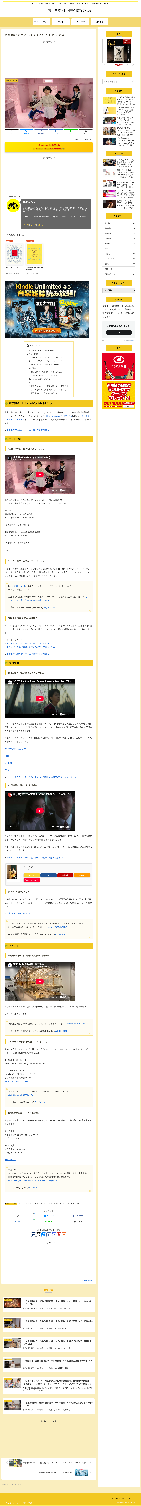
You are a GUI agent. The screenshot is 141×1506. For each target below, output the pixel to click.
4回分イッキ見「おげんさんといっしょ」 (47, 357)
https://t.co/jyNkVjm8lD (18, 1180)
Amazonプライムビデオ (15, 749)
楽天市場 (65, 875)
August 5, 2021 (35, 1188)
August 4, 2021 (61, 934)
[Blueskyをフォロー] (31, 225)
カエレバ (31, 869)
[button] (86, 131)
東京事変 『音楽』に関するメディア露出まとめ (28, 643)
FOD (7, 770)
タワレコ (31, 875)
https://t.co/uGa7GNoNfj (77, 1024)
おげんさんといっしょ (62, 1204)
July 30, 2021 (61, 1031)
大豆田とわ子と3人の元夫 (44, 1204)
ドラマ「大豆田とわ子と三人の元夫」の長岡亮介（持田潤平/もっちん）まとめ (42, 777)
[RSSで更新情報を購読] (45, 225)
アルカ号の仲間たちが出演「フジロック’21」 (49, 390)
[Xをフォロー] (28, 225)
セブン (48, 875)
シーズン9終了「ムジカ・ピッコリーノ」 (47, 361)
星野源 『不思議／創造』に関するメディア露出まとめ (31, 647)
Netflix (7, 756)
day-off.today (10, 1160)
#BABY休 (32, 1180)
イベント (32, 382)
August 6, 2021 (50, 607)
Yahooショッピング (31, 880)
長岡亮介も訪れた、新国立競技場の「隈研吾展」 (50, 386)
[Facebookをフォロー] (35, 225)
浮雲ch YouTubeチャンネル (19, 913)
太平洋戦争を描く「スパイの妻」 (44, 375)
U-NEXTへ (9, 763)
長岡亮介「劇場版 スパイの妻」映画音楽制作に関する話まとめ (35, 857)
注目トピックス (11, 1204)
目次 (32, 345)
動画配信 (32, 368)
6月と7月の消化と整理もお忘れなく (45, 365)
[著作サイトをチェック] (24, 225)
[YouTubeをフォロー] (42, 225)
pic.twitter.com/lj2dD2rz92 (38, 600)
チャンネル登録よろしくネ (41, 379)
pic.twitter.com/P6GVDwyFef (20, 1095)
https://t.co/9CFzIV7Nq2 (56, 927)
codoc (132, 340)
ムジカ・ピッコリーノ (27, 1204)
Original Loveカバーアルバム (59, 416)
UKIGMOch (29, 202)
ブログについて (132, 1498)
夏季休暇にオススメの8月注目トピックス (45, 350)
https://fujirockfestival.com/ (16, 1081)
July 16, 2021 (41, 1102)
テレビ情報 (33, 354)
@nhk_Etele (19, 586)
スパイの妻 (76, 1204)
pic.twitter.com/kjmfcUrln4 (48, 1180)
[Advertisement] (49, 59)
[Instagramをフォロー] (38, 225)
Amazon (82, 875)
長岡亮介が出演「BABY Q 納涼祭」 (45, 393)
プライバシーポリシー (116, 1498)
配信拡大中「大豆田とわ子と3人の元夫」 (47, 372)
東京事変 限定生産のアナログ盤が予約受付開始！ (29, 430)
